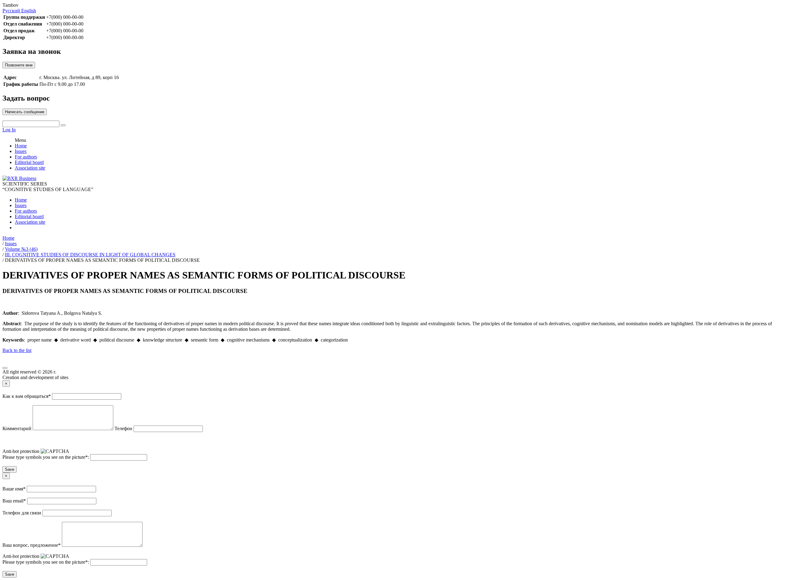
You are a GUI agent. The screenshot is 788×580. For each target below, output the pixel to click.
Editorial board (29, 162)
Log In (9, 129)
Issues (20, 151)
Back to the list (16, 350)
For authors (26, 156)
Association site (30, 167)
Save (9, 469)
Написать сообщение (24, 112)
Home (21, 145)
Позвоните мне (19, 65)
